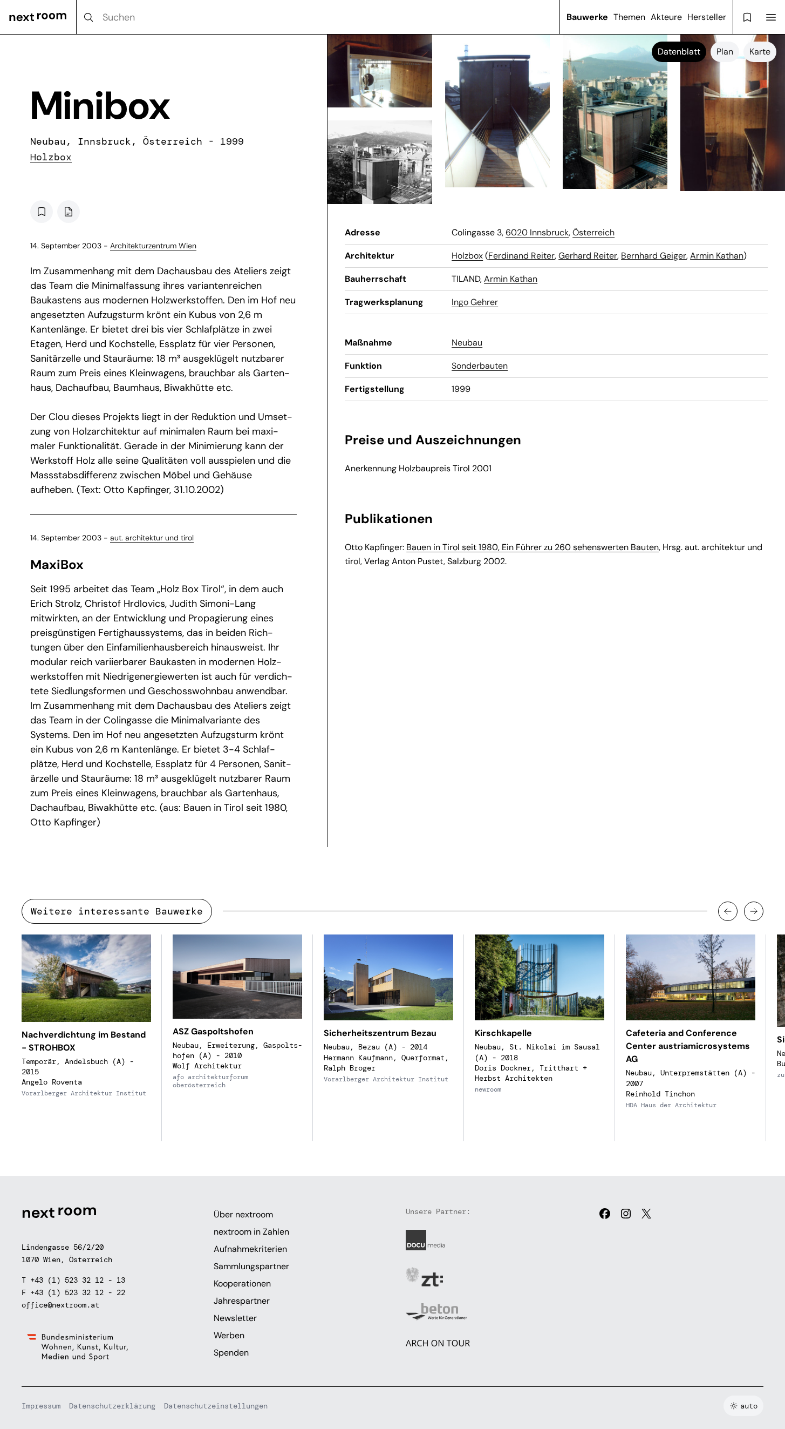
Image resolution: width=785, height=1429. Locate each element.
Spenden (231, 1352)
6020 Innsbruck (537, 232)
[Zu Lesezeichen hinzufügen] (41, 211)
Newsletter (235, 1318)
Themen (629, 17)
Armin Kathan (716, 255)
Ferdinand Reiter (521, 255)
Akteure (666, 17)
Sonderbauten (480, 365)
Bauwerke (587, 17)
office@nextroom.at (60, 1305)
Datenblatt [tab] (679, 51)
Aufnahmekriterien (250, 1249)
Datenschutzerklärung (112, 1406)
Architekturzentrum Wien (153, 245)
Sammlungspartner (251, 1266)
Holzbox (51, 157)
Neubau (467, 342)
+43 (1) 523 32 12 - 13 (77, 1280)
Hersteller (706, 17)
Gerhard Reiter (587, 255)
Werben (229, 1335)
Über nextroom (243, 1214)
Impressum (41, 1406)
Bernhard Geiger (653, 255)
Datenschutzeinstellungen (216, 1406)
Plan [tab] (724, 51)
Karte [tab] (759, 51)
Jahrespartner (242, 1300)
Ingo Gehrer (475, 302)
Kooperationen (242, 1283)
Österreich (593, 232)
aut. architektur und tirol (152, 538)
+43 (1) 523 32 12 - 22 (77, 1292)
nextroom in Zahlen (251, 1231)
